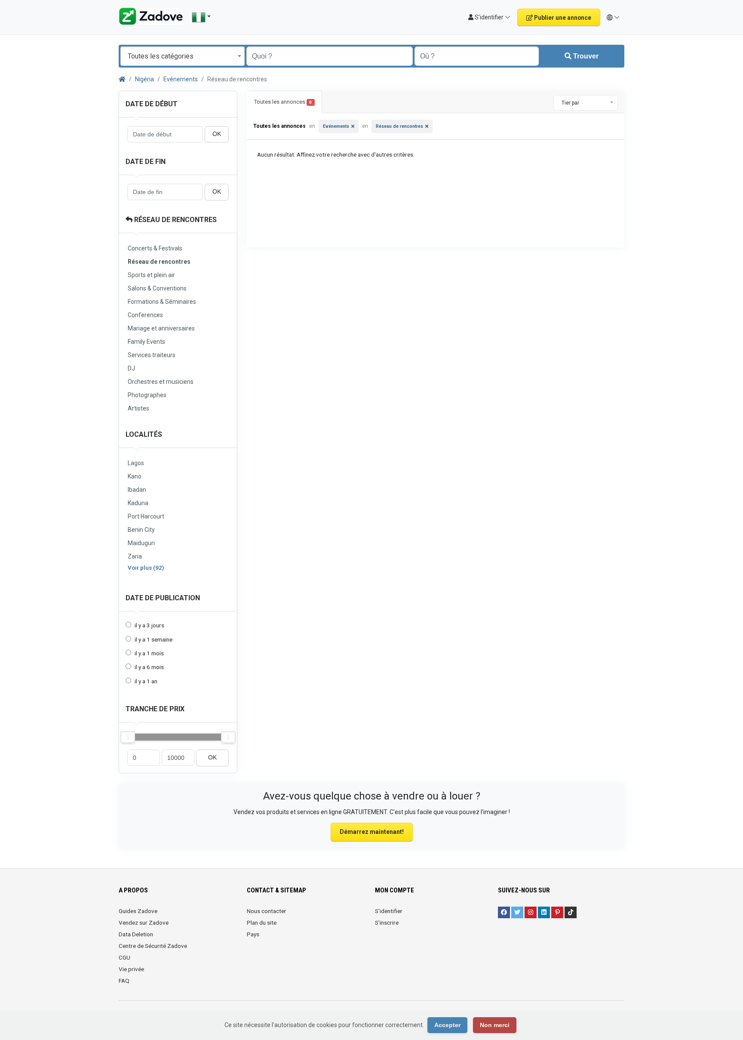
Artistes (138, 408)
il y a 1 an (146, 681)
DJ (131, 368)
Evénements (180, 79)
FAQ (124, 980)
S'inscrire (387, 922)
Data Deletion (136, 934)
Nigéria (144, 79)
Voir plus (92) (146, 567)
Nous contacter (266, 910)
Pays (253, 934)
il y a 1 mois (149, 653)
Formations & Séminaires (162, 301)
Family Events (146, 341)
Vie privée (131, 969)
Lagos (136, 463)
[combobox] (182, 56)
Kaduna (138, 503)
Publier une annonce (562, 17)
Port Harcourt (146, 516)
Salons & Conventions (157, 288)
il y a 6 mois (149, 667)
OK (216, 134)
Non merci (495, 1024)
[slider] (127, 737)
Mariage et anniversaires (161, 328)
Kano (134, 476)
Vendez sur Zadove (144, 922)
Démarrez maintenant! (372, 831)
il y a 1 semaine (153, 639)
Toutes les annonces (283, 102)
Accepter (447, 1024)
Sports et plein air (151, 275)
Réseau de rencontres (174, 220)
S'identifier (388, 910)
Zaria (135, 556)
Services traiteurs (151, 355)
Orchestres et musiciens (160, 381)
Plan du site (261, 922)
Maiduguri (141, 543)
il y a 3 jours (149, 625)
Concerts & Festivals (155, 248)
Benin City (141, 529)
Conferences (145, 315)
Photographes (147, 395)
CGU (124, 957)
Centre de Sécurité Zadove (153, 945)
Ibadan (137, 489)
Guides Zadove (138, 910)
